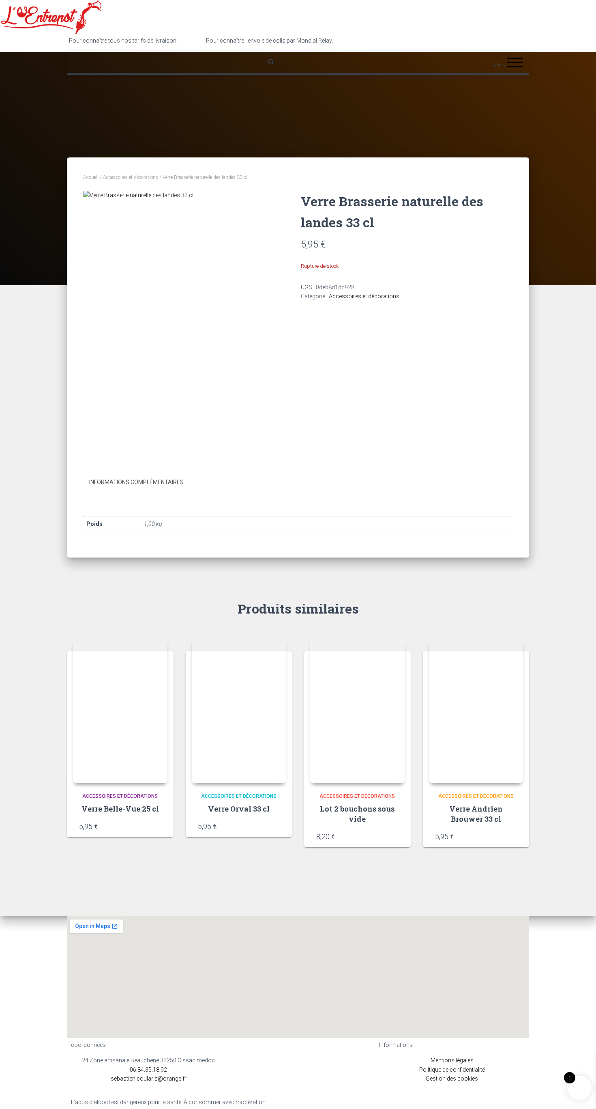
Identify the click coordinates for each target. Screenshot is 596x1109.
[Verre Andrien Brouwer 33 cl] (476, 711)
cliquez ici (346, 40)
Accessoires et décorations (130, 177)
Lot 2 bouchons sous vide (357, 814)
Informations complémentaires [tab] (136, 482)
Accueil (91, 177)
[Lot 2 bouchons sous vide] (357, 711)
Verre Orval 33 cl (239, 809)
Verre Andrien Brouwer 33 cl (476, 814)
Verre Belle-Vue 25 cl (120, 809)
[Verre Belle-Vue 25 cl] (120, 711)
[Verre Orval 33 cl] (239, 711)
